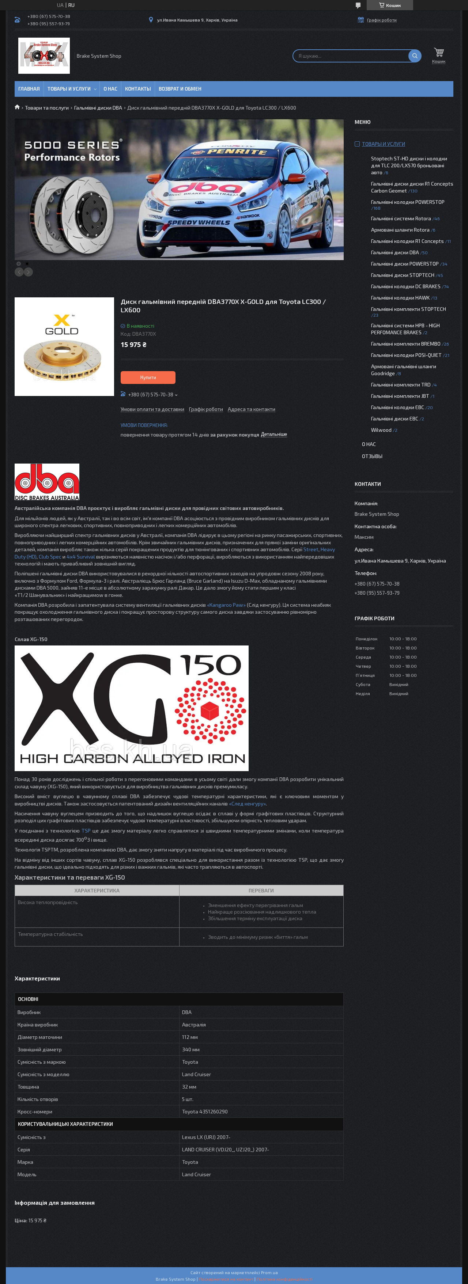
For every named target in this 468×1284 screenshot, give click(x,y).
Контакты (138, 89)
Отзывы (372, 456)
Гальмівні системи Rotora (401, 218)
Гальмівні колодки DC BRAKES (406, 286)
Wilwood (381, 430)
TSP (86, 830)
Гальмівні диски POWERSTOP (405, 263)
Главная (29, 89)
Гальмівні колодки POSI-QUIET (406, 355)
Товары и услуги (69, 89)
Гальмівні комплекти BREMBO (406, 343)
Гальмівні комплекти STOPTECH (408, 309)
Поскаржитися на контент (226, 1278)
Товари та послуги (47, 107)
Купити (148, 377)
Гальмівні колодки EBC (397, 407)
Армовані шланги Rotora (400, 229)
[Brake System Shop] (44, 56)
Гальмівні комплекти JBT (400, 396)
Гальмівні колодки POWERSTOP (408, 202)
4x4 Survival (81, 556)
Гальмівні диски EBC (394, 418)
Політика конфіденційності (285, 1278)
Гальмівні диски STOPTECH (402, 275)
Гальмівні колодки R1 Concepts (408, 241)
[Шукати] (415, 55)
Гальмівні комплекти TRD (401, 384)
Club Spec (50, 556)
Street (310, 549)
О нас (110, 89)
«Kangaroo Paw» (226, 605)
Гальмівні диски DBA (98, 107)
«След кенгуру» (247, 803)
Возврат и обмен (180, 89)
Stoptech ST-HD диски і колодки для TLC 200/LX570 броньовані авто (409, 165)
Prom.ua (269, 1272)
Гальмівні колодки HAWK (400, 297)
